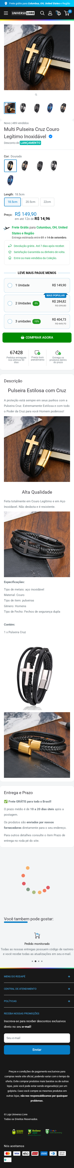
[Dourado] (10, 166)
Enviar (37, 1050)
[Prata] (54, 166)
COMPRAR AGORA (39, 338)
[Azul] (10, 180)
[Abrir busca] (42, 13)
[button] (37, 285)
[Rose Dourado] (25, 166)
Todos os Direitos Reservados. (21, 1119)
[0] (66, 13)
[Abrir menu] (6, 13)
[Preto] (39, 166)
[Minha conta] (50, 13)
